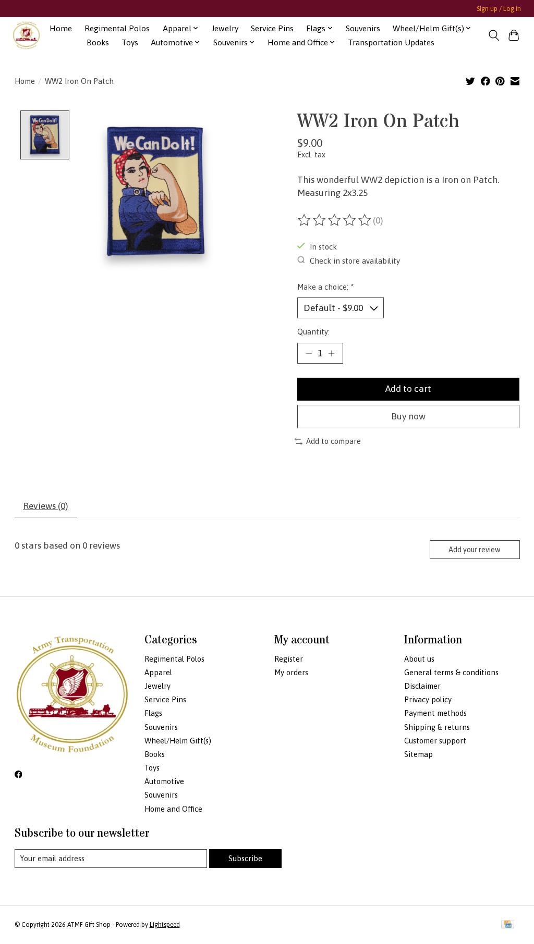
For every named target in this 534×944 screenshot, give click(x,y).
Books (98, 42)
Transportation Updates (391, 42)
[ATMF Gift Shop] (26, 35)
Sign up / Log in (499, 9)
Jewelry (224, 28)
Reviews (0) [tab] (45, 506)
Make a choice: (325, 286)
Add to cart (408, 388)
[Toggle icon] (493, 35)
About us (419, 658)
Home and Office (173, 808)
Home (61, 28)
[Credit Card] (507, 925)
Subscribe (245, 858)
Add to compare (333, 441)
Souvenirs (363, 28)
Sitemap (418, 754)
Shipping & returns (437, 727)
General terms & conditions (451, 672)
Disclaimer (422, 685)
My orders (291, 672)
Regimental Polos (117, 28)
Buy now (408, 416)
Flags (153, 713)
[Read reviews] (335, 220)
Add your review (474, 549)
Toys (130, 42)
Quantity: (313, 331)
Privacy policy (428, 699)
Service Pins (272, 28)
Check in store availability (355, 260)
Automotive (164, 781)
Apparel (158, 672)
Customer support (435, 740)
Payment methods (435, 713)
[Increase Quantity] (331, 353)
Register (288, 658)
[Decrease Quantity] (308, 353)
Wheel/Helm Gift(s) (177, 740)
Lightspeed (165, 924)
